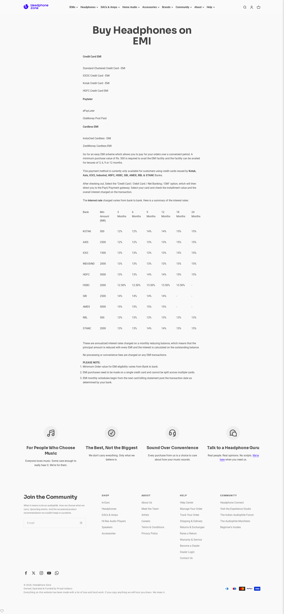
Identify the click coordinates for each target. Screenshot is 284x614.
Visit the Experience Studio (235, 508)
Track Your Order (189, 514)
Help (209, 7)
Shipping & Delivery (191, 521)
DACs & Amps (109, 7)
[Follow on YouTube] (49, 573)
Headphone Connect (232, 502)
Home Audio (129, 7)
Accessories (149, 7)
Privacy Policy (150, 533)
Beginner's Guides (230, 527)
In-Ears (106, 502)
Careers (146, 521)
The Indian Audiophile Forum (237, 514)
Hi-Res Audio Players (114, 521)
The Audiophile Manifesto (235, 521)
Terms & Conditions (153, 527)
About (197, 7)
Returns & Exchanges (192, 527)
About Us (147, 502)
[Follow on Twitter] (33, 573)
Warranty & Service (191, 539)
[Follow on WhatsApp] (57, 573)
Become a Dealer (190, 545)
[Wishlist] (2, 611)
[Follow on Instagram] (41, 573)
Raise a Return (188, 533)
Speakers (107, 527)
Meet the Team (150, 508)
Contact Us (186, 558)
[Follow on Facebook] (26, 573)
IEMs (72, 7)
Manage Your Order (191, 508)
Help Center (186, 502)
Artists (145, 514)
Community (182, 7)
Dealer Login (187, 552)
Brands (166, 7)
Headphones (88, 7)
